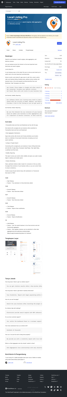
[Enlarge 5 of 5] (40, 263)
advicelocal (29, 362)
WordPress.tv (31, 381)
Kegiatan (42, 377)
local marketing (58, 72)
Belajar (29, 375)
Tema (18, 377)
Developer (30, 379)
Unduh (59, 43)
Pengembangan (29, 50)
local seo (57, 75)
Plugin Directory (8, 6)
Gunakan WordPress (59, 2)
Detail (8, 50)
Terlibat (41, 375)
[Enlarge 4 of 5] (40, 255)
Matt (53, 377)
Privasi (6, 381)
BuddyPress (54, 381)
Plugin (18, 379)
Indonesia (20, 388)
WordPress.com (55, 375)
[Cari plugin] (19, 11)
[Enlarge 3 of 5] (40, 242)
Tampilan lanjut (48, 79)
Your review (47, 102)
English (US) (59, 69)
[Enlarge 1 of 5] (15, 242)
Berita (6, 377)
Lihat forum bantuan (50, 116)
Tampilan (19, 375)
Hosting (7, 379)
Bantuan (60, 50)
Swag (41, 381)
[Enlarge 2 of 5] (27, 242)
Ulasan (14, 50)
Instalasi (21, 50)
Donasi (42, 379)
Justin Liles (18, 44)
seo (60, 75)
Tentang (7, 375)
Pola (18, 381)
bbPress (53, 379)
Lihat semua (59, 102)
